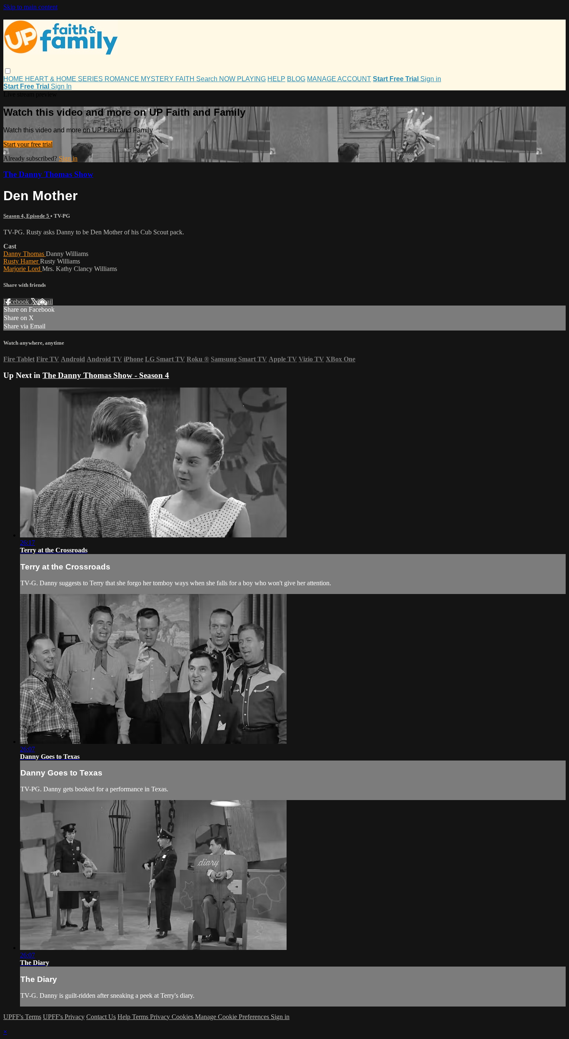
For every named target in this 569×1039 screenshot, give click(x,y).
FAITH (185, 78)
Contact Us (101, 1016)
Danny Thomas (24, 253)
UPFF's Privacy (64, 1016)
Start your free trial (27, 144)
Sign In (61, 86)
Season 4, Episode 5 (26, 216)
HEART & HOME (51, 78)
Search (207, 78)
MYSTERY (158, 78)
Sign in (430, 78)
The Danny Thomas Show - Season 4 (105, 375)
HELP (276, 78)
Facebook (17, 301)
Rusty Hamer (21, 261)
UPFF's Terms (22, 1016)
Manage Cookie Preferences (233, 1016)
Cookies (183, 1016)
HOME (14, 78)
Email (45, 301)
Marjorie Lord (22, 268)
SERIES (91, 78)
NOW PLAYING (242, 78)
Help (124, 1016)
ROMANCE (123, 78)
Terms (141, 1016)
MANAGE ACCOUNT (339, 78)
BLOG (296, 78)
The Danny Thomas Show (48, 174)
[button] (7, 71)
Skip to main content (30, 6)
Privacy (161, 1016)
